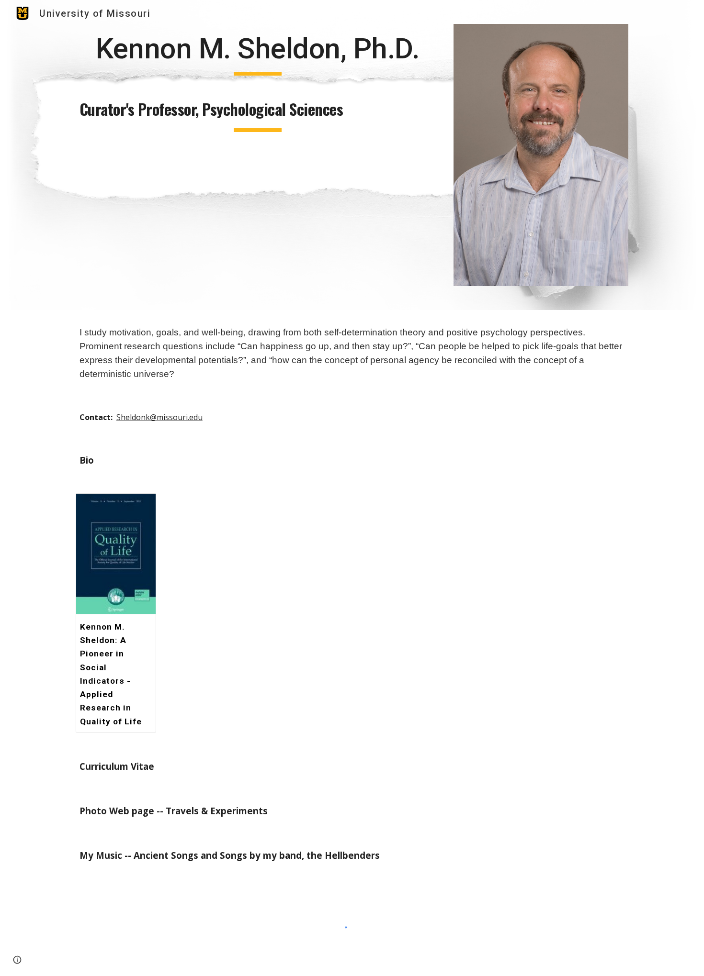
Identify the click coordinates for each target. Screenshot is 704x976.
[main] (258, 53)
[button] (17, 959)
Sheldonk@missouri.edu (159, 417)
